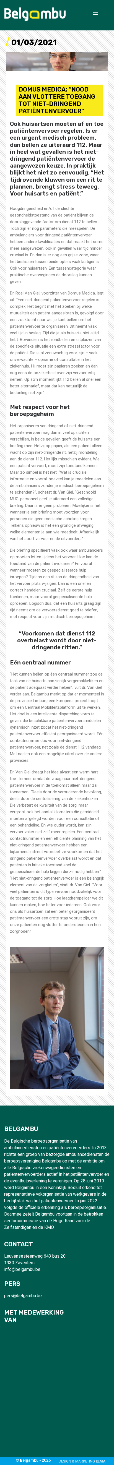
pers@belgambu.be (23, 1295)
